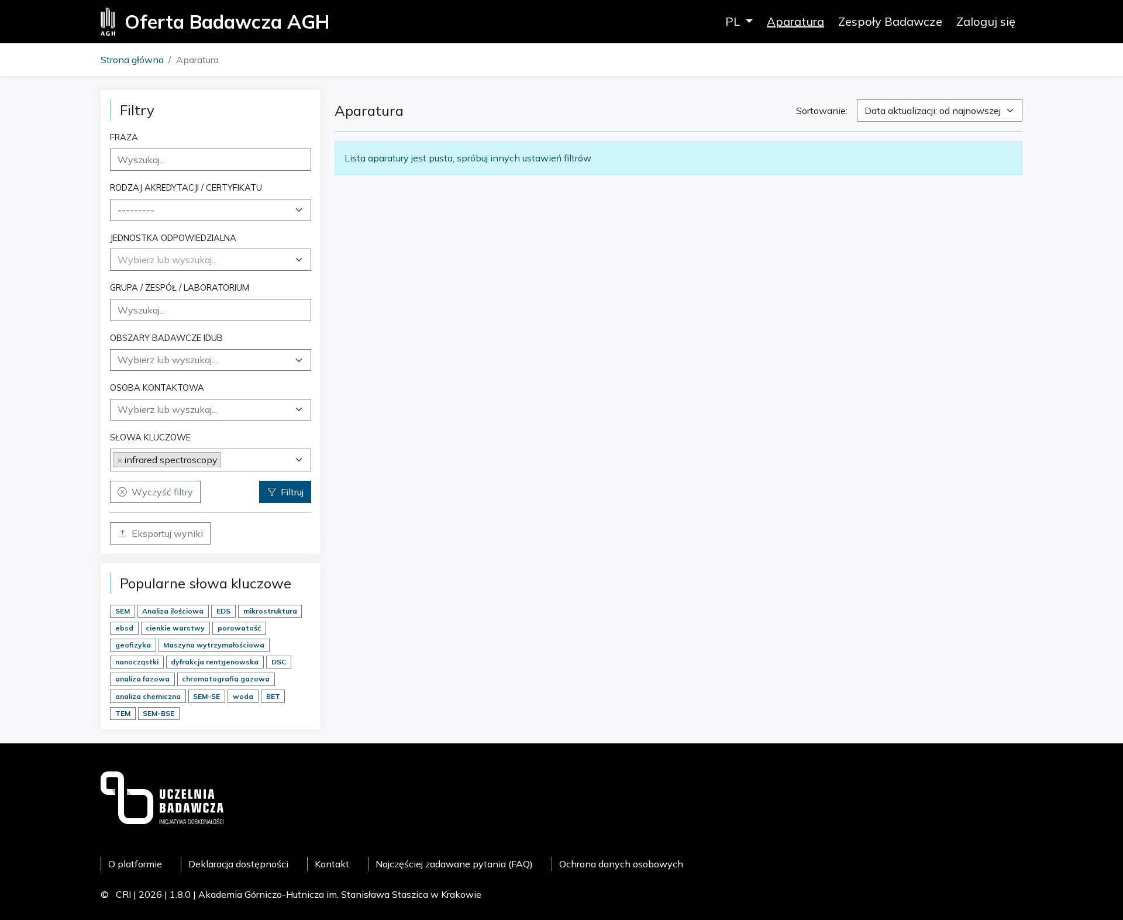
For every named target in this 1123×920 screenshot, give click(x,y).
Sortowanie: (822, 110)
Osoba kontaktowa (157, 387)
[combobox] (210, 210)
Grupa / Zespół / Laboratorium (179, 287)
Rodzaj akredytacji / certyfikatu (186, 187)
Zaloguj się (985, 21)
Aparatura (795, 21)
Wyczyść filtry (162, 492)
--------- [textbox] (136, 210)
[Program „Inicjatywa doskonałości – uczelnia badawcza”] (162, 796)
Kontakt (332, 864)
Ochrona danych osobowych (621, 864)
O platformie (135, 864)
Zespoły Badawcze (890, 21)
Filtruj (292, 492)
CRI (123, 894)
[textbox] (167, 259)
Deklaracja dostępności (238, 864)
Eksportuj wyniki (167, 533)
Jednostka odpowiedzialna (173, 237)
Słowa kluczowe (150, 437)
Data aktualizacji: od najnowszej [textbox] (932, 110)
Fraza (124, 137)
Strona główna (132, 60)
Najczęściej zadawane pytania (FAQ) (454, 864)
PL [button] (734, 21)
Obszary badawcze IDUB (166, 337)
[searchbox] (211, 360)
